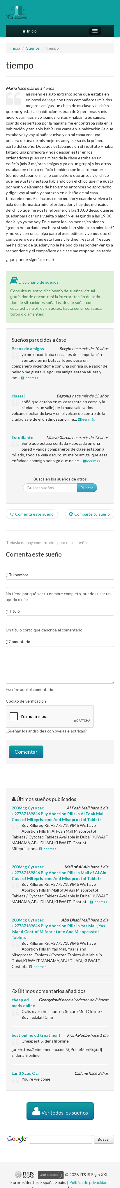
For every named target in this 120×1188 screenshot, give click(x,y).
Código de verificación (26, 701)
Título (13, 611)
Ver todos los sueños (64, 1113)
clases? (18, 395)
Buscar (87, 487)
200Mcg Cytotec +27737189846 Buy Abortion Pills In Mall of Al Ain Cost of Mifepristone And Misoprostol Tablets (59, 872)
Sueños (33, 48)
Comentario (18, 641)
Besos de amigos (28, 348)
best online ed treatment (36, 1035)
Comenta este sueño (34, 514)
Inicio (31, 30)
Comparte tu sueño (91, 514)
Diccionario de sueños (38, 282)
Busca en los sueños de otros (60, 478)
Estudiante (22, 437)
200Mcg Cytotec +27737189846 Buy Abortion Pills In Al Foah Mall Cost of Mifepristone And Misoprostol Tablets (58, 813)
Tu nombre (17, 574)
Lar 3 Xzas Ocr (25, 1073)
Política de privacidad (88, 1182)
